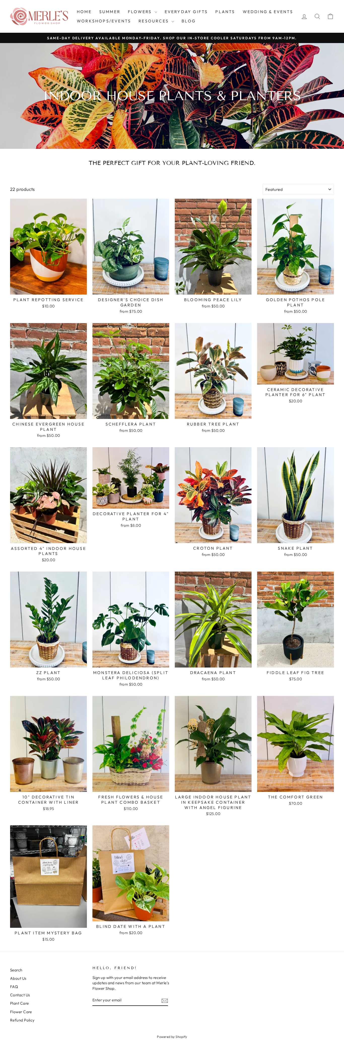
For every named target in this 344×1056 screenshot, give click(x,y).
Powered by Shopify (172, 1037)
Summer (109, 11)
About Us (18, 978)
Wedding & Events (268, 11)
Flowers (140, 11)
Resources (154, 20)
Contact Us (20, 995)
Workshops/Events (104, 20)
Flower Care (21, 1011)
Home (84, 11)
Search (16, 970)
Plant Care (19, 1003)
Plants (225, 11)
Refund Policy (22, 1020)
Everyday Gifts (186, 11)
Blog (189, 20)
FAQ (14, 986)
